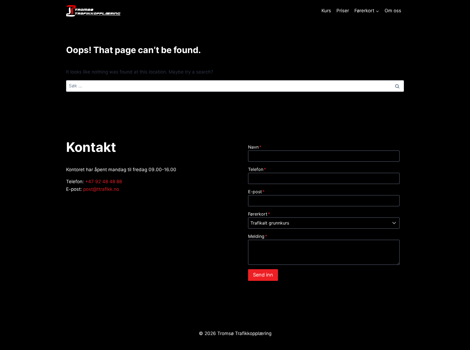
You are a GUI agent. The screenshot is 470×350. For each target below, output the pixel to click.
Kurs (326, 10)
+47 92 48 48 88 (103, 181)
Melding (257, 236)
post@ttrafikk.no (101, 189)
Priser (342, 10)
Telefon (257, 169)
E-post (256, 191)
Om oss (393, 10)
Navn (254, 147)
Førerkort (259, 214)
